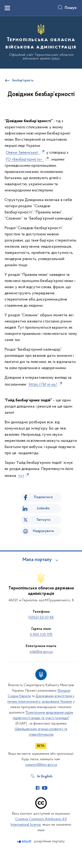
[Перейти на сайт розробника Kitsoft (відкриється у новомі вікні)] (24, 841)
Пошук (71, 8)
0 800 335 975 (41, 634)
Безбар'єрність (22, 80)
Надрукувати (43, 531)
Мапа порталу (37, 559)
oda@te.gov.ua (41, 652)
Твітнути (43, 520)
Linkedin (43, 508)
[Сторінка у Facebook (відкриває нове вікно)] (37, 788)
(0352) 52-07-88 (41, 617)
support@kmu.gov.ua (41, 765)
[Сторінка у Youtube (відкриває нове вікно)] (44, 788)
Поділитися (43, 497)
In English (44, 776)
